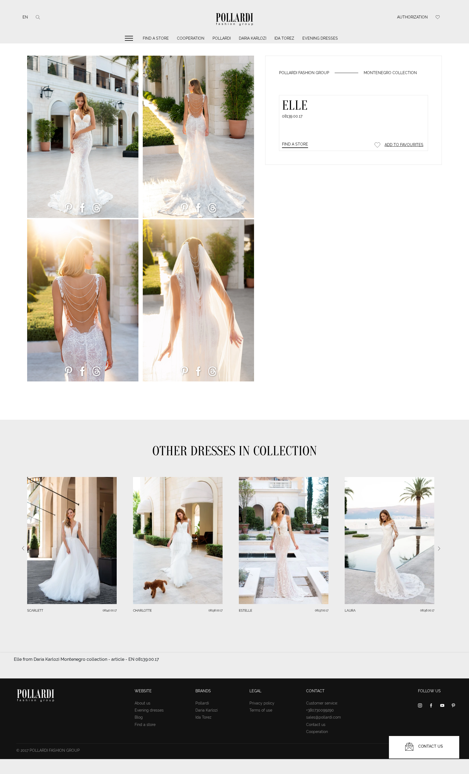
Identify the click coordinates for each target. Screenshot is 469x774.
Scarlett (35, 610)
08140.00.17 (110, 610)
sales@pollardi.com (323, 717)
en (25, 17)
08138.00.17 (215, 610)
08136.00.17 (427, 610)
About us (142, 703)
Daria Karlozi (252, 38)
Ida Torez (284, 38)
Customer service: (322, 703)
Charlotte (142, 610)
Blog (139, 717)
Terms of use (260, 710)
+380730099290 (320, 710)
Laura (350, 610)
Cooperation (190, 38)
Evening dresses (320, 38)
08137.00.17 (321, 610)
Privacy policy (261, 703)
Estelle (245, 610)
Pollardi (222, 38)
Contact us (315, 724)
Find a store (156, 38)
